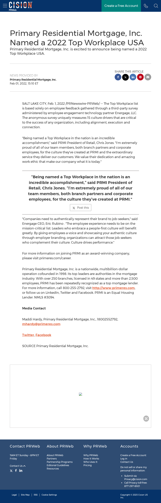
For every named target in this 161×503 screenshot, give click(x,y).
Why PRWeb (90, 455)
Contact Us (16, 465)
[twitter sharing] (125, 78)
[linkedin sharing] (133, 77)
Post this (83, 207)
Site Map (25, 495)
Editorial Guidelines (58, 465)
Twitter (28, 335)
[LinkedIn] (20, 470)
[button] (80, 394)
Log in (123, 458)
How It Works (91, 458)
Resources (53, 468)
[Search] (156, 6)
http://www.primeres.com (113, 288)
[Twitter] (12, 470)
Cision (141, 495)
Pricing (87, 465)
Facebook (43, 335)
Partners (52, 458)
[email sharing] (148, 77)
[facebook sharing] (118, 77)
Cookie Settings (49, 495)
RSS (36, 495)
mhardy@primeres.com (41, 324)
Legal (14, 495)
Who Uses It (90, 461)
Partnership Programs (60, 461)
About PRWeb (55, 455)
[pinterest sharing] (140, 77)
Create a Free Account (121, 6)
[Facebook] (16, 470)
